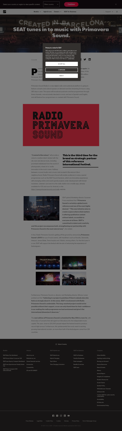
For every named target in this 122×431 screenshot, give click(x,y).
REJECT (62, 75)
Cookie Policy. (71, 58)
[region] (62, 62)
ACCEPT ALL (61, 64)
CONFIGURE (61, 69)
